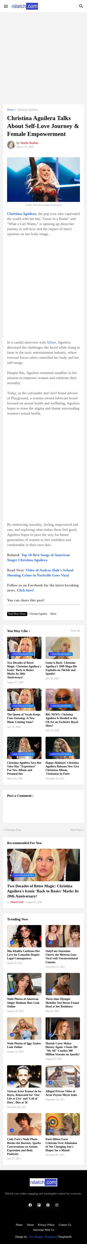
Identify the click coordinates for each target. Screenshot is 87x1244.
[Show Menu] (5, 6)
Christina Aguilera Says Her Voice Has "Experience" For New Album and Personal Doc (24, 768)
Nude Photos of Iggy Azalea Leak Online (24, 1045)
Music (53, 613)
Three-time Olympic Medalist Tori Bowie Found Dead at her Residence (62, 1002)
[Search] (81, 6)
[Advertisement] (43, 56)
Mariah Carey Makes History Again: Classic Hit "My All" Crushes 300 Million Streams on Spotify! (63, 1049)
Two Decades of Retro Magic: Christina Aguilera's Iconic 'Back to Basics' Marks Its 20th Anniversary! (24, 670)
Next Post (76, 829)
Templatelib (65, 1236)
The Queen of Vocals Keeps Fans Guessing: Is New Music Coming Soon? (23, 718)
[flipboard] (39, 1205)
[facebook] (30, 1205)
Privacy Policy (46, 1224)
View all (75, 630)
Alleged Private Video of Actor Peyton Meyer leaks (61, 1093)
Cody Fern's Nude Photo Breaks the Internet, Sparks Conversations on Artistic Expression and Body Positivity (24, 1147)
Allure (51, 342)
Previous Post (13, 829)
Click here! (25, 590)
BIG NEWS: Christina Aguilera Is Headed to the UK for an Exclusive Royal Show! (62, 720)
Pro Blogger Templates (43, 1236)
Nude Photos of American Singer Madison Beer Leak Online (23, 1002)
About (30, 1224)
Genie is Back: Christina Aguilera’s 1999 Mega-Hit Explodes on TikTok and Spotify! (61, 668)
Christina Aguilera (27, 109)
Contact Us (65, 1224)
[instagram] (56, 1205)
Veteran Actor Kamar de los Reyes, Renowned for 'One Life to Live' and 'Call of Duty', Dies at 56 (24, 1097)
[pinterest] (48, 1205)
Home (10, 109)
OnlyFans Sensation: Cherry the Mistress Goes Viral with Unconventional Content (62, 957)
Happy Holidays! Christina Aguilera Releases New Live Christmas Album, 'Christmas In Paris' (62, 768)
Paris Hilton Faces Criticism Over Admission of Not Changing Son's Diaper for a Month (61, 1145)
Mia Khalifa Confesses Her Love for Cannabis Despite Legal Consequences (23, 955)
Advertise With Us (43, 1229)
